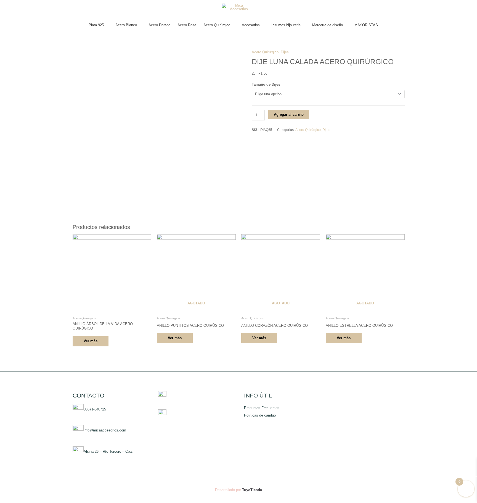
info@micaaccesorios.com (105, 430)
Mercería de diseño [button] (327, 25)
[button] (387, 25)
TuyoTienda (252, 490)
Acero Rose (186, 25)
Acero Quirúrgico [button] (216, 25)
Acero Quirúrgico (265, 52)
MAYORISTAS (366, 25)
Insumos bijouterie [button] (286, 25)
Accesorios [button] (251, 25)
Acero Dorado (159, 25)
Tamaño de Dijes (266, 84)
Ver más (90, 341)
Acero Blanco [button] (126, 25)
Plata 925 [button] (96, 25)
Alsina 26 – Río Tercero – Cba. (108, 452)
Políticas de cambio (260, 415)
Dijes (285, 52)
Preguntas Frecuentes (261, 408)
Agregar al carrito (289, 114)
